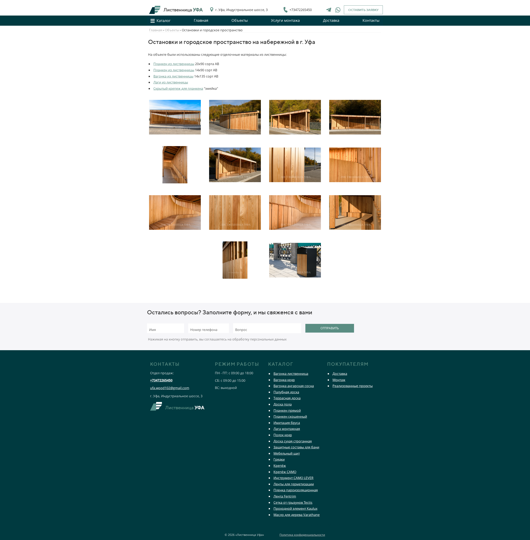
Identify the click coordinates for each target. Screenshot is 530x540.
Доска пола (282, 404)
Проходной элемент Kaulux (295, 508)
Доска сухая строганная (292, 441)
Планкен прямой (287, 410)
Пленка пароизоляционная (295, 490)
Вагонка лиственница (290, 373)
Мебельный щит (286, 453)
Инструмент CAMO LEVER (293, 478)
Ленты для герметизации (293, 484)
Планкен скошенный (290, 416)
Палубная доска (286, 392)
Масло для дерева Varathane (296, 514)
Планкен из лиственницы (173, 64)
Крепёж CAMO (284, 472)
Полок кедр (282, 435)
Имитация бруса (286, 422)
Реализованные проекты (352, 386)
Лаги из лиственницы (170, 82)
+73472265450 (300, 9)
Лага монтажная (286, 428)
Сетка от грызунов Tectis (292, 502)
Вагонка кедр (284, 380)
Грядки (279, 459)
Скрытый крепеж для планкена (178, 88)
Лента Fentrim (284, 496)
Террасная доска (287, 398)
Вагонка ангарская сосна (293, 386)
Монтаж (338, 380)
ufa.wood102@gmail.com (169, 388)
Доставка (339, 373)
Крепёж (279, 465)
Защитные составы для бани (296, 447)
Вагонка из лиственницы (173, 76)
